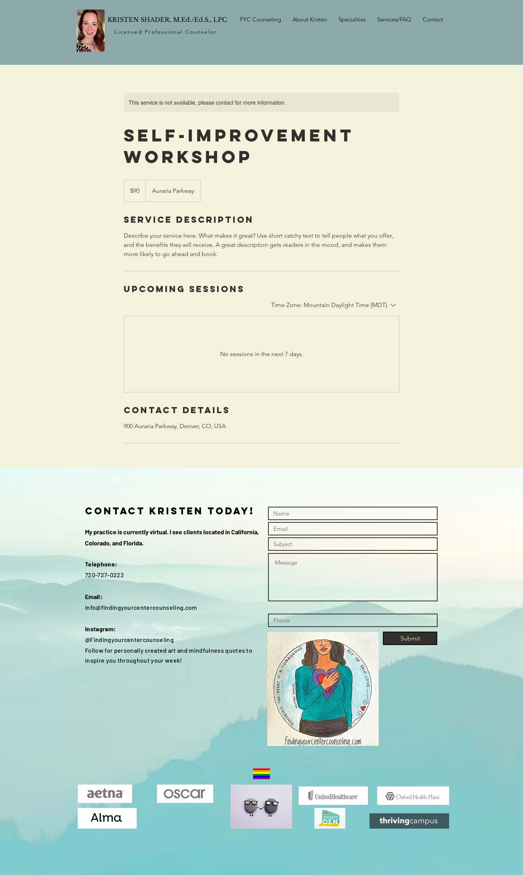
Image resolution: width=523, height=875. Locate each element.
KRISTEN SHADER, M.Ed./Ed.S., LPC (167, 19)
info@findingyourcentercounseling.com (141, 607)
